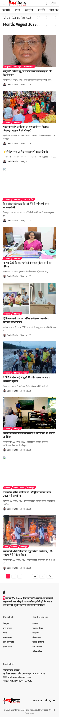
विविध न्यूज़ (17, 67)
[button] (5, 3)
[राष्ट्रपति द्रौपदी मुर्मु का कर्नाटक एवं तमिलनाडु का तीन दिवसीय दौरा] (29, 51)
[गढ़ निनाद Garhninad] (17, 3)
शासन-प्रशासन (28, 67)
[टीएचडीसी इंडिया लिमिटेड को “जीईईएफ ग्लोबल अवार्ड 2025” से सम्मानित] (29, 472)
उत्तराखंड (7, 122)
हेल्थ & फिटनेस (28, 199)
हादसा (25, 373)
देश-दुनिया (8, 67)
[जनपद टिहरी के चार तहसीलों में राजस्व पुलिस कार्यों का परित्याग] (29, 243)
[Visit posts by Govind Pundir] (4, 84)
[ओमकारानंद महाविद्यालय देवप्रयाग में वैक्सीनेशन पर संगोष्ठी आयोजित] (29, 413)
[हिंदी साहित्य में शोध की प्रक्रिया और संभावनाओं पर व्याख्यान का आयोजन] (29, 298)
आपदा (6, 547)
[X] (50, 701)
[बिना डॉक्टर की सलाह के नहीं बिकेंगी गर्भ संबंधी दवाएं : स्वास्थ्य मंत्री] (29, 184)
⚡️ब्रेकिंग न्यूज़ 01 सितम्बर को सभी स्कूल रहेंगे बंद (25, 151)
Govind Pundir (12, 84)
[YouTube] (54, 701)
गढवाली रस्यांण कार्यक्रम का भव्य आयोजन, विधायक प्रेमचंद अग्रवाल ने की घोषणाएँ (26, 128)
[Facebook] (46, 701)
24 (35, 576)
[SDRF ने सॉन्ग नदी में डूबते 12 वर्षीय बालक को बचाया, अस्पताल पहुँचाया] (29, 357)
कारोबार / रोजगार (19, 488)
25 (42, 576)
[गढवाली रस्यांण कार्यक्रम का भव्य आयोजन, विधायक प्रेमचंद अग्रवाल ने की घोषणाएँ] (29, 107)
